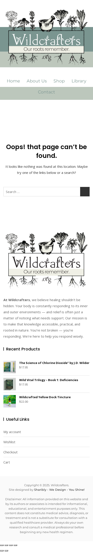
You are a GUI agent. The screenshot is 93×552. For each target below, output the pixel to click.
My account (12, 431)
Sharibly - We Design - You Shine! (59, 489)
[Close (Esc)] (15, 545)
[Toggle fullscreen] (6, 545)
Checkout (10, 452)
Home (13, 81)
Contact (46, 92)
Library (79, 81)
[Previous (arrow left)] (2, 550)
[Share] (11, 545)
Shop (59, 81)
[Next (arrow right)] (6, 550)
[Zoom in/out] (2, 545)
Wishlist (9, 442)
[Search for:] (46, 191)
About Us (37, 81)
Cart (6, 462)
